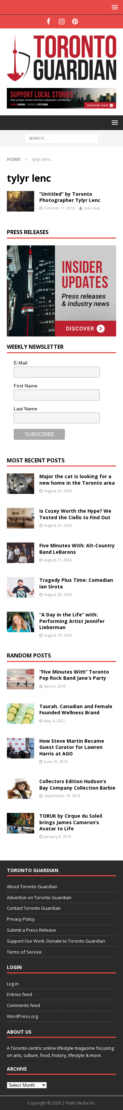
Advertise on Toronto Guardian (39, 897)
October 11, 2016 (59, 207)
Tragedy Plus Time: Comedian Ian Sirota (76, 583)
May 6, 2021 (54, 720)
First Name (26, 385)
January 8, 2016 (57, 836)
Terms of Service (24, 952)
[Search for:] (61, 138)
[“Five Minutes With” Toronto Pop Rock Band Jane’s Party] (20, 679)
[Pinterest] (75, 21)
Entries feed (19, 994)
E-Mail (20, 363)
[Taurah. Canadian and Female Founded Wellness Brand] (20, 713)
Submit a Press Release (31, 930)
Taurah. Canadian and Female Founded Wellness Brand (75, 709)
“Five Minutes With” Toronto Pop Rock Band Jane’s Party (74, 674)
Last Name (25, 408)
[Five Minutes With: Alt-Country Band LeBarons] (20, 553)
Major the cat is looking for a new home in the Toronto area (77, 479)
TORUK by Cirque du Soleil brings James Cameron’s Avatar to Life (70, 822)
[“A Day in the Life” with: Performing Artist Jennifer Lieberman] (20, 622)
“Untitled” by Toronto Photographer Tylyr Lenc (69, 197)
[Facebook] (48, 21)
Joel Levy (92, 207)
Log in (13, 984)
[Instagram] (62, 21)
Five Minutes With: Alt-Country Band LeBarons (77, 548)
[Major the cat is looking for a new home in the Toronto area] (20, 483)
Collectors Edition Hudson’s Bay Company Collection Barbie (77, 784)
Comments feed (23, 1005)
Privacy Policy (21, 919)
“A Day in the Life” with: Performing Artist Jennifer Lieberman (72, 620)
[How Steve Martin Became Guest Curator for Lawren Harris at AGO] (20, 748)
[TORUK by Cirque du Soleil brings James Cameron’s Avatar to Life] (20, 823)
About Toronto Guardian (32, 886)
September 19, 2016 (62, 795)
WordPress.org (22, 1016)
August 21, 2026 (58, 525)
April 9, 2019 (55, 686)
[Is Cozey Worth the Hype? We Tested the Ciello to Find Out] (20, 518)
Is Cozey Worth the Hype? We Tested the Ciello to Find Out (75, 514)
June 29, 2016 (56, 761)
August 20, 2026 (58, 594)
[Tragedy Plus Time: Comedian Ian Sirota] (20, 587)
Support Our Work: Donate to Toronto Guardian (56, 941)
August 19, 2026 (58, 635)
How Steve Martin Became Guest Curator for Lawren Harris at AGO (71, 747)
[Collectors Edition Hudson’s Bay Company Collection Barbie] (20, 788)
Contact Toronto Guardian (34, 908)
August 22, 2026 (58, 490)
